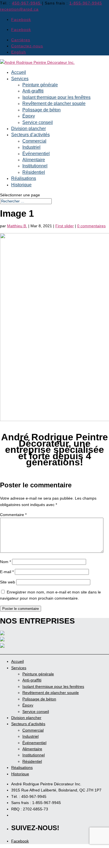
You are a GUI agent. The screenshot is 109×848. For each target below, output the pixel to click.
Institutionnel (35, 165)
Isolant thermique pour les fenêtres (56, 97)
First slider (64, 226)
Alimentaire (33, 159)
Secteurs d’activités (30, 134)
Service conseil (37, 122)
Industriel (31, 147)
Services (20, 78)
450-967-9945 (27, 3)
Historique (21, 184)
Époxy (28, 116)
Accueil (18, 72)
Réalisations (23, 178)
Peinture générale (40, 84)
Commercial (34, 141)
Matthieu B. (17, 226)
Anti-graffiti (33, 91)
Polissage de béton (41, 109)
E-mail (7, 572)
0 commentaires (91, 226)
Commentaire (13, 514)
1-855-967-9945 (85, 3)
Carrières (20, 40)
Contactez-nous (27, 46)
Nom (5, 561)
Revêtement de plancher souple (54, 103)
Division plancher (28, 128)
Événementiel (36, 153)
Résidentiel (33, 172)
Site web (7, 582)
